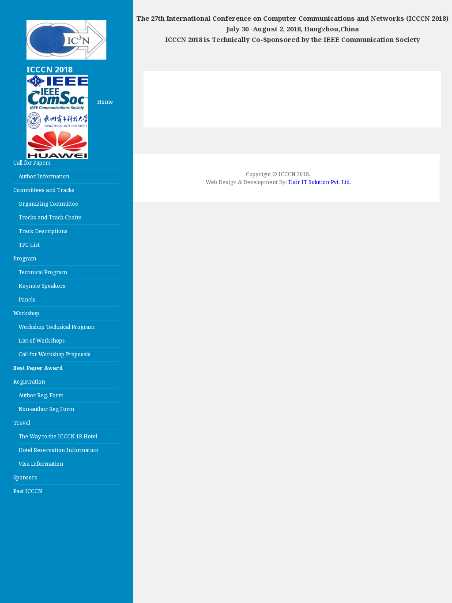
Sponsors (25, 477)
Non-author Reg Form (46, 409)
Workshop (26, 313)
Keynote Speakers (42, 286)
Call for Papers (32, 162)
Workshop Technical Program (56, 327)
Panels (27, 299)
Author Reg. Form (41, 395)
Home (105, 102)
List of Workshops (42, 340)
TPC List (29, 245)
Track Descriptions (43, 231)
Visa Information (41, 463)
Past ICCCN (27, 491)
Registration (29, 381)
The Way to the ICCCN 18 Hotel (58, 436)
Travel (21, 422)
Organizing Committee (48, 203)
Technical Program (43, 272)
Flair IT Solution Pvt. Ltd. (319, 182)
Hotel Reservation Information (58, 450)
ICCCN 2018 (49, 69)
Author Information (44, 176)
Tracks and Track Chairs (50, 217)
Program (24, 258)
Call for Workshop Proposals (54, 354)
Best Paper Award (38, 368)
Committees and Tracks (44, 190)
